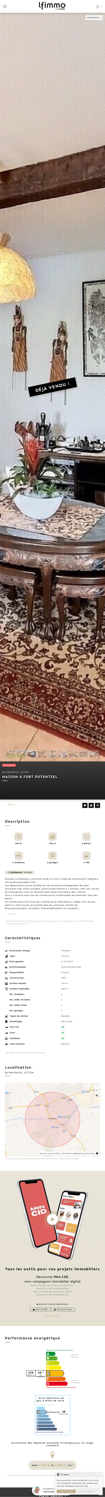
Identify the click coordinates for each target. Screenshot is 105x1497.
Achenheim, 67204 (15, 772)
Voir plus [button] (12, 914)
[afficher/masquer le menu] (5, 6)
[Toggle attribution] (97, 1153)
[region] (52, 1119)
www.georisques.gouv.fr (16, 923)
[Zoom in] (97, 1086)
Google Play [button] (64, 1309)
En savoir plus (51, 1316)
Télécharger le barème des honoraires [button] (27, 1052)
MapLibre (43, 1153)
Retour (11, 804)
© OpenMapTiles (67, 1153)
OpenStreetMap (88, 1153)
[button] (85, 805)
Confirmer (66, 1491)
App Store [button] (41, 1309)
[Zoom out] (97, 1090)
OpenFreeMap (54, 1153)
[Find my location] (97, 1095)
